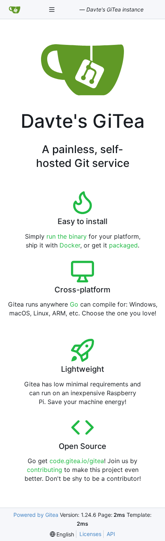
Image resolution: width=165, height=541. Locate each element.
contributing (44, 469)
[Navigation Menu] (52, 9)
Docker (69, 245)
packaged (123, 245)
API (111, 534)
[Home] (14, 9)
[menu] (62, 534)
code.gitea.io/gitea (77, 461)
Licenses (90, 534)
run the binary (66, 236)
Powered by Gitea (35, 514)
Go (74, 304)
